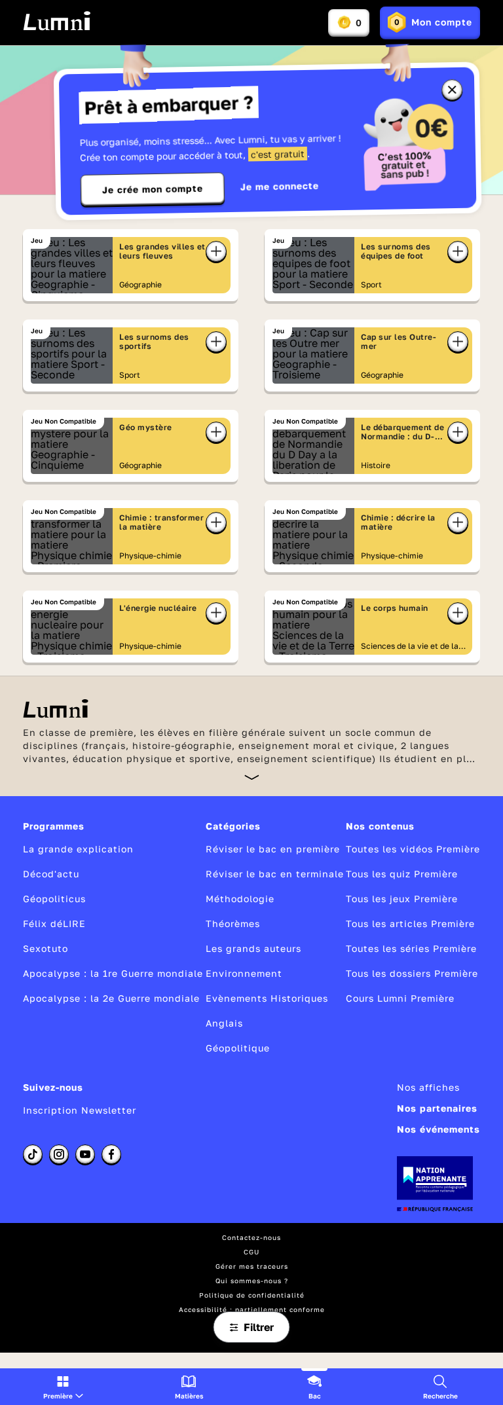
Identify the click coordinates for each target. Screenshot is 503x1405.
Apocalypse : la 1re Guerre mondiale (113, 973)
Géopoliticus (54, 898)
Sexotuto (45, 948)
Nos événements (438, 1129)
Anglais (224, 1023)
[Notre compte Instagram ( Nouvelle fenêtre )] (59, 1154)
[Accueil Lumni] (56, 21)
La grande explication (78, 848)
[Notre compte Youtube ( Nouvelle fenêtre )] (85, 1154)
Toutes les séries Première (411, 948)
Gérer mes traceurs (251, 1266)
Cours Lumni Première (400, 998)
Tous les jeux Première (402, 898)
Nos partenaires (437, 1108)
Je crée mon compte (152, 189)
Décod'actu (51, 873)
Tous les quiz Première (402, 873)
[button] (63, 1386)
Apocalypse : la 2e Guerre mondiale (111, 998)
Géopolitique (238, 1047)
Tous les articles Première (410, 923)
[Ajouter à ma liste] (216, 251)
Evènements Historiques (267, 998)
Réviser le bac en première (273, 848)
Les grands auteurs (253, 948)
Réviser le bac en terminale (275, 873)
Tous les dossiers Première (412, 973)
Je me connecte (279, 186)
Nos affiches (428, 1087)
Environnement (244, 973)
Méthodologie (240, 898)
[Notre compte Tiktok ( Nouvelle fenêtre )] (33, 1154)
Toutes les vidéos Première (413, 848)
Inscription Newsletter (79, 1110)
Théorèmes (233, 923)
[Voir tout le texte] (251, 777)
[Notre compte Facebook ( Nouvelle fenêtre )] (111, 1154)
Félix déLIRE (54, 923)
